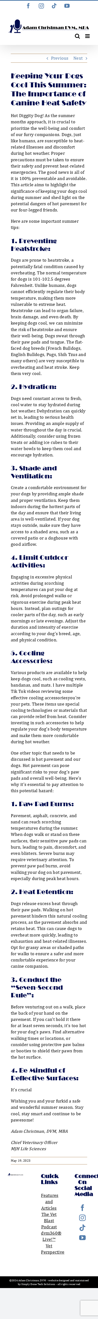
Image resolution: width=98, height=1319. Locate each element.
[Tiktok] (82, 1227)
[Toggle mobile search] (77, 36)
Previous (60, 58)
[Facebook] (82, 1207)
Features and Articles (49, 1201)
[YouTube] (82, 1237)
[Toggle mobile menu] (87, 36)
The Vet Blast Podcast (49, 1220)
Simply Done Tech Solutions (38, 1284)
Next (78, 58)
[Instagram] (82, 1217)
